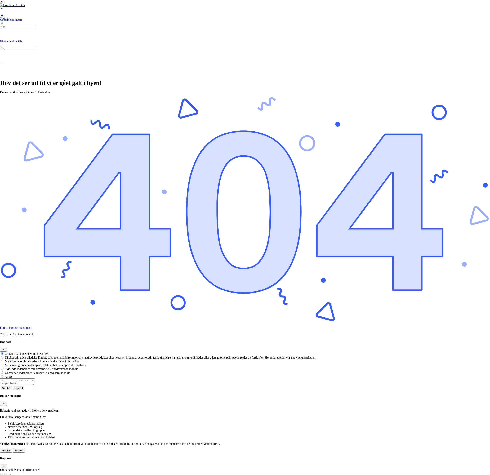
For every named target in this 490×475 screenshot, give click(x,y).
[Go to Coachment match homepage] (12, 5)
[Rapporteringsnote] (17, 384)
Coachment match (11, 19)
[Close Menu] (2, 44)
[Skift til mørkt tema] (5, 474)
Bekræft (18, 450)
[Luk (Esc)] (3, 350)
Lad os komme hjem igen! (16, 327)
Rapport (18, 388)
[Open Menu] (2, 16)
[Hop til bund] (9, 474)
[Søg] (2, 22)
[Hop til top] (1, 474)
